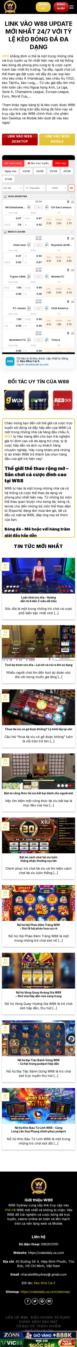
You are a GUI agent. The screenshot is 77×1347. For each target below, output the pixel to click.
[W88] (18, 7)
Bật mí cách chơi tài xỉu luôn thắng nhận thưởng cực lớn (38, 859)
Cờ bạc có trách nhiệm (38, 1326)
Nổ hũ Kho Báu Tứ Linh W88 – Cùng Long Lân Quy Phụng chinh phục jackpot (38, 1129)
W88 (5, 56)
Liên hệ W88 (17, 1317)
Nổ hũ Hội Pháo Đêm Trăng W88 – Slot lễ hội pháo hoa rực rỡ (38, 926)
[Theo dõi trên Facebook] (27, 1301)
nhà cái (10, 1210)
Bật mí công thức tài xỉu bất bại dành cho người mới (38, 793)
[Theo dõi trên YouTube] (49, 1301)
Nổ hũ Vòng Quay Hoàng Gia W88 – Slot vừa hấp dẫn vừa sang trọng (39, 994)
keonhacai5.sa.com (36, 364)
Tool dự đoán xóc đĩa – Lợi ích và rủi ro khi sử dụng (38, 665)
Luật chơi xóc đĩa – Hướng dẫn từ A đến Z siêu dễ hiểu (38, 599)
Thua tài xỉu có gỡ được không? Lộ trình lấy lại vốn (38, 729)
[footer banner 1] (38, 1335)
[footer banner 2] (38, 1343)
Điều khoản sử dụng (50, 1317)
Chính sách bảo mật (38, 1322)
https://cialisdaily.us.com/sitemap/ (45, 1292)
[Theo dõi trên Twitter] (35, 1301)
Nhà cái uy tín (39, 1331)
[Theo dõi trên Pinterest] (42, 1301)
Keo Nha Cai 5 (44, 1283)
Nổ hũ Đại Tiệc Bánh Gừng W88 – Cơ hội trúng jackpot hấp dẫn (39, 1062)
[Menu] (71, 7)
